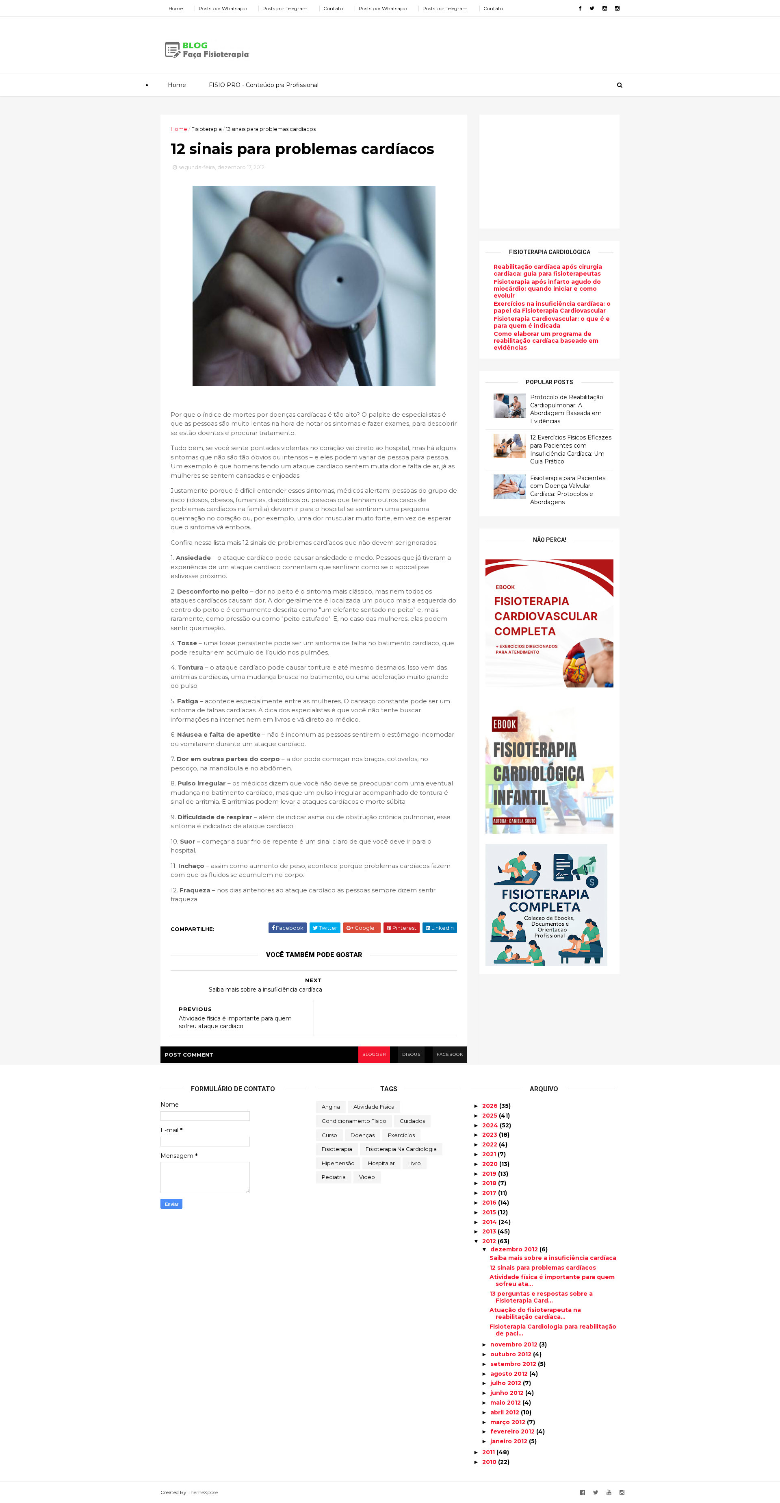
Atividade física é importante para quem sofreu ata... (552, 1280)
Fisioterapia (337, 1149)
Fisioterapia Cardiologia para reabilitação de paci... (553, 1330)
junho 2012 (507, 1392)
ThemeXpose (203, 1492)
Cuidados (412, 1121)
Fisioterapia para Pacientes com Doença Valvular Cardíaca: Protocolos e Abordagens (567, 490)
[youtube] (609, 1492)
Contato (333, 8)
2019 (490, 1173)
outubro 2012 (511, 1354)
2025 (490, 1115)
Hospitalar (381, 1163)
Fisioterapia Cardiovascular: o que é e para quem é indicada (552, 322)
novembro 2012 (514, 1344)
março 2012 (508, 1422)
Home (176, 8)
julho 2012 (506, 1383)
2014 (490, 1222)
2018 (490, 1183)
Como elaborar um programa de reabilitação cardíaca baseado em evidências (546, 340)
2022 (490, 1144)
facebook (450, 1054)
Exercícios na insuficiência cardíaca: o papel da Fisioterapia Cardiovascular (552, 307)
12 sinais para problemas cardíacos (543, 1267)
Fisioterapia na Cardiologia (401, 1149)
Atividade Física (373, 1106)
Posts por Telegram (285, 8)
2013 (490, 1231)
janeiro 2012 (509, 1441)
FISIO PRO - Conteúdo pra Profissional (263, 85)
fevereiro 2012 (513, 1431)
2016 (490, 1202)
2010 (490, 1462)
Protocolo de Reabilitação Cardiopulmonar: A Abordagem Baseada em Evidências (566, 409)
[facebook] (579, 8)
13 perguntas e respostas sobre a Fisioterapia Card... (541, 1297)
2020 (490, 1164)
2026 (490, 1105)
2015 (490, 1212)
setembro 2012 (514, 1364)
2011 (489, 1452)
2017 (490, 1192)
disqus (411, 1054)
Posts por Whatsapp (223, 8)
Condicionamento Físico (354, 1121)
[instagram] (604, 8)
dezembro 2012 (515, 1249)
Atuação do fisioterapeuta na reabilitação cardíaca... (535, 1313)
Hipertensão (338, 1163)
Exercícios (401, 1135)
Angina (331, 1106)
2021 (490, 1154)
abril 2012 (505, 1412)
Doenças (363, 1135)
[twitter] (591, 8)
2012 (490, 1241)
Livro (414, 1163)
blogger (374, 1054)
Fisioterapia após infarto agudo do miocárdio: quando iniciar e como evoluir (547, 288)
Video (367, 1177)
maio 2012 (506, 1402)
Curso (329, 1135)
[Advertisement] (471, 42)
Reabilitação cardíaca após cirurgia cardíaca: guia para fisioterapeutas (548, 270)
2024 (491, 1125)
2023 (490, 1134)
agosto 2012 (509, 1373)
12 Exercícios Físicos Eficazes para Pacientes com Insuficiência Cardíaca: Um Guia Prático (570, 449)
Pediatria (334, 1177)
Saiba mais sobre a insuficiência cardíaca (553, 1258)
